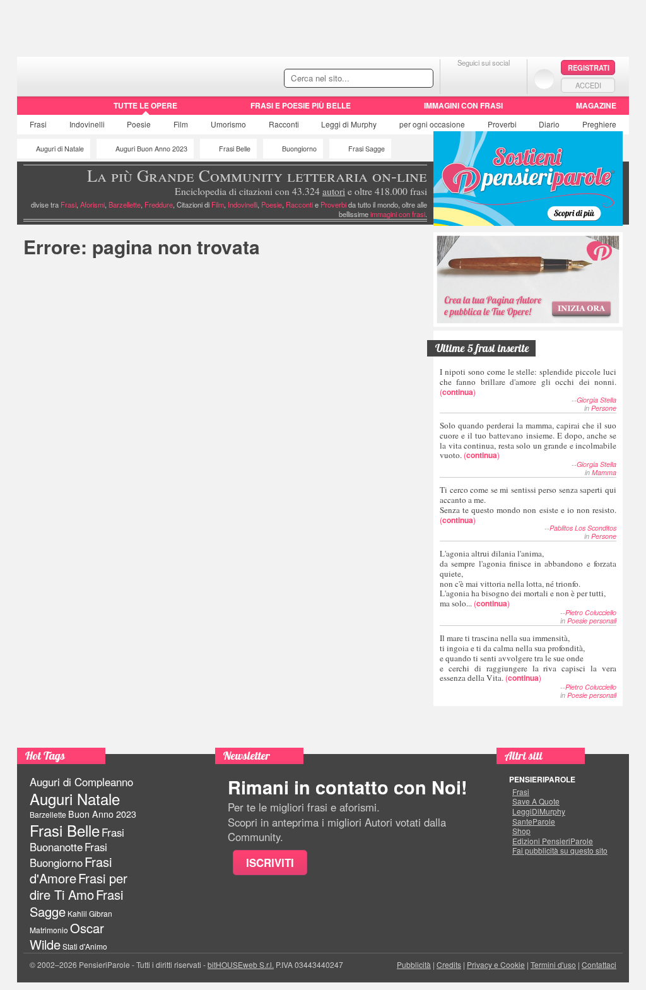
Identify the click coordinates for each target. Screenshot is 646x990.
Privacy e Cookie (496, 964)
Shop (521, 831)
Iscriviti (270, 862)
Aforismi (92, 204)
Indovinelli (87, 124)
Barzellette (125, 204)
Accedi (588, 85)
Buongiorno (299, 148)
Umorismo (228, 124)
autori (333, 191)
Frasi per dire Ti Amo (78, 886)
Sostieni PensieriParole (528, 178)
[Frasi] (35, 109)
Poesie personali (591, 620)
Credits (449, 964)
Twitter (483, 78)
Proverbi (502, 124)
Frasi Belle (234, 148)
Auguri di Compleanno (81, 781)
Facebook (458, 78)
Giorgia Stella (596, 399)
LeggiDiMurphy (538, 811)
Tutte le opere (145, 105)
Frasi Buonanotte (77, 839)
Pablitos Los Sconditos (582, 528)
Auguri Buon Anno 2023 (151, 148)
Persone (603, 408)
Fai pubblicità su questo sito (560, 851)
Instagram (509, 78)
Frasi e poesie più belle (300, 105)
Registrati (588, 67)
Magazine (596, 105)
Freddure (158, 204)
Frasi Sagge (366, 148)
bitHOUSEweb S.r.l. (241, 964)
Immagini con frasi (463, 105)
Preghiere (599, 124)
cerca (397, 79)
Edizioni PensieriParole (552, 841)
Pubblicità (414, 964)
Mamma (604, 472)
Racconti (284, 124)
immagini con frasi (397, 214)
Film (180, 124)
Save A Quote (536, 801)
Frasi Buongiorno (68, 854)
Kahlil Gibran (90, 913)
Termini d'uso (553, 964)
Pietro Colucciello (590, 612)
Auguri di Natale (60, 148)
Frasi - (104, 74)
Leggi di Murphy (349, 124)
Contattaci (599, 964)
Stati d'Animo (84, 946)
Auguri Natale (75, 798)
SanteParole (533, 821)
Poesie (139, 124)
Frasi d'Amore (71, 869)
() (528, 381)
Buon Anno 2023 (102, 814)
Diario (549, 124)
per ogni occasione (432, 124)
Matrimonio (49, 929)
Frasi (38, 124)
